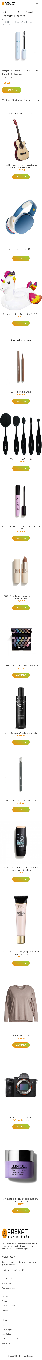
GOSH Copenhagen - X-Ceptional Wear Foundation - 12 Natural (21, 868)
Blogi (4, 1325)
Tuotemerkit (17, 70)
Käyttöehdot (7, 1334)
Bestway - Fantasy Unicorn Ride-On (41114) (21, 314)
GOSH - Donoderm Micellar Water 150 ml (21, 733)
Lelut (4, 1292)
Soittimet (5, 1297)
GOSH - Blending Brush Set (21, 459)
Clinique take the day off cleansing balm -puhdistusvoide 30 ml (21, 1200)
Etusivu (4, 19)
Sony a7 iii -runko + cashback (21, 1117)
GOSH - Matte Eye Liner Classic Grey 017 (21, 800)
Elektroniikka (7, 1283)
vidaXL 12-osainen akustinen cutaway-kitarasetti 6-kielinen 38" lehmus (21, 166)
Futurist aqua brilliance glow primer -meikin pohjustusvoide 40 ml (21, 952)
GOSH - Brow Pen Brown (21, 392)
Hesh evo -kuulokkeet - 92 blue (21, 249)
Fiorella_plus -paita (21, 1035)
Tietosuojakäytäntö (10, 1338)
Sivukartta (6, 1343)
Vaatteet (5, 1310)
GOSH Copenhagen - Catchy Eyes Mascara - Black (21, 527)
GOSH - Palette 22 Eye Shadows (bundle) (21, 666)
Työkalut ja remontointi (11, 1305)
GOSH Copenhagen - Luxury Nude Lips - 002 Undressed (21, 597)
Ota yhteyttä (7, 1330)
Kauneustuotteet (8, 1288)
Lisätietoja (12, 90)
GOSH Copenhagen (31, 70)
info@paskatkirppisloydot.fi (13, 1270)
